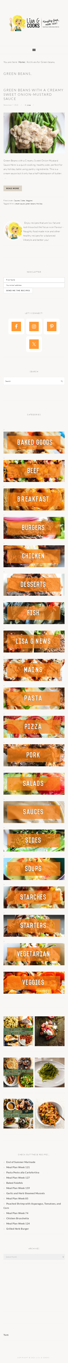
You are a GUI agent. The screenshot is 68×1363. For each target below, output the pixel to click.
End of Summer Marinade (20, 1162)
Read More (12, 188)
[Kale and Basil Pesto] (50, 1086)
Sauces (17, 200)
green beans (31, 204)
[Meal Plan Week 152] (18, 1045)
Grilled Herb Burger (17, 1228)
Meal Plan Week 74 (17, 1213)
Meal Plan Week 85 (17, 1198)
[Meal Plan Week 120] (18, 1127)
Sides (23, 200)
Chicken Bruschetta (17, 1218)
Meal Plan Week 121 (18, 1167)
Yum (6, 1334)
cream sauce (20, 204)
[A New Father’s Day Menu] (18, 1086)
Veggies (29, 200)
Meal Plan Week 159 (18, 1188)
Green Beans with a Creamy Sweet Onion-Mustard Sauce (33, 94)
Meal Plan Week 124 (18, 1223)
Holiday (39, 204)
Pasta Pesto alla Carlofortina (23, 1172)
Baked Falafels (14, 1182)
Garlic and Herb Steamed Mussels (25, 1193)
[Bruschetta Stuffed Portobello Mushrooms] (50, 1045)
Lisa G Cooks (34, 23)
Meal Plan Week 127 (18, 1177)
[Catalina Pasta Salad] (50, 1127)
